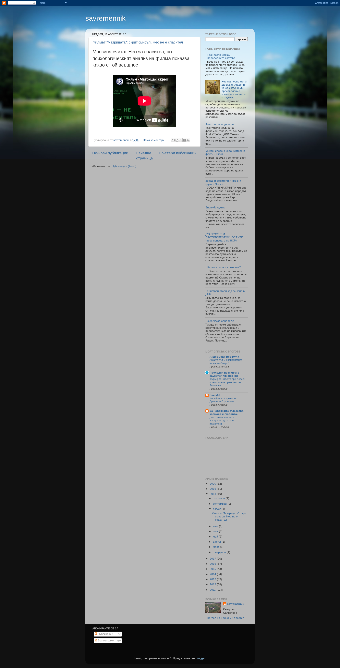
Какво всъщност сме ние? (224, 267)
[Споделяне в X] (181, 140)
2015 (213, 568)
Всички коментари (109, 640)
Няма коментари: (154, 140)
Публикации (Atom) (124, 166)
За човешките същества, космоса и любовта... (227, 412)
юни (216, 531)
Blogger (200, 658)
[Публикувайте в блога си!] (177, 140)
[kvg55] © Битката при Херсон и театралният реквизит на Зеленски (227, 382)
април (217, 541)
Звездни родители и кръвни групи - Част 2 (223, 182)
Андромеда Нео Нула (224, 356)
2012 (213, 584)
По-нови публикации (110, 153)
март (216, 546)
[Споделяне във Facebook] (184, 140)
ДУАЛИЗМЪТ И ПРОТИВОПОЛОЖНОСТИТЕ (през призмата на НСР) (224, 237)
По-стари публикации (178, 153)
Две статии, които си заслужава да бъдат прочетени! (222, 420)
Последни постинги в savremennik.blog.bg (224, 374)
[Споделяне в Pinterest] (188, 140)
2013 (213, 579)
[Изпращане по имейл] (173, 140)
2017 (213, 558)
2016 (213, 563)
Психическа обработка (220, 320)
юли (216, 526)
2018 (213, 493)
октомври (219, 498)
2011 (213, 589)
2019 (213, 488)
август (217, 508)
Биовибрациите (215, 207)
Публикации (105, 633)
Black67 (215, 395)
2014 (213, 574)
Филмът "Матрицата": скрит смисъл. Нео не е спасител (137, 42)
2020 (213, 483)
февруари (220, 552)
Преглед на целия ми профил (224, 617)
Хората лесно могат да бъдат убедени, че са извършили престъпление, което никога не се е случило (234, 89)
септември (220, 503)
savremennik (105, 18)
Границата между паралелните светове (221, 56)
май (216, 536)
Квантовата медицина (219, 124)
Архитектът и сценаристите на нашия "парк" (226, 361)
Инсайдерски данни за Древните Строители (223, 400)
